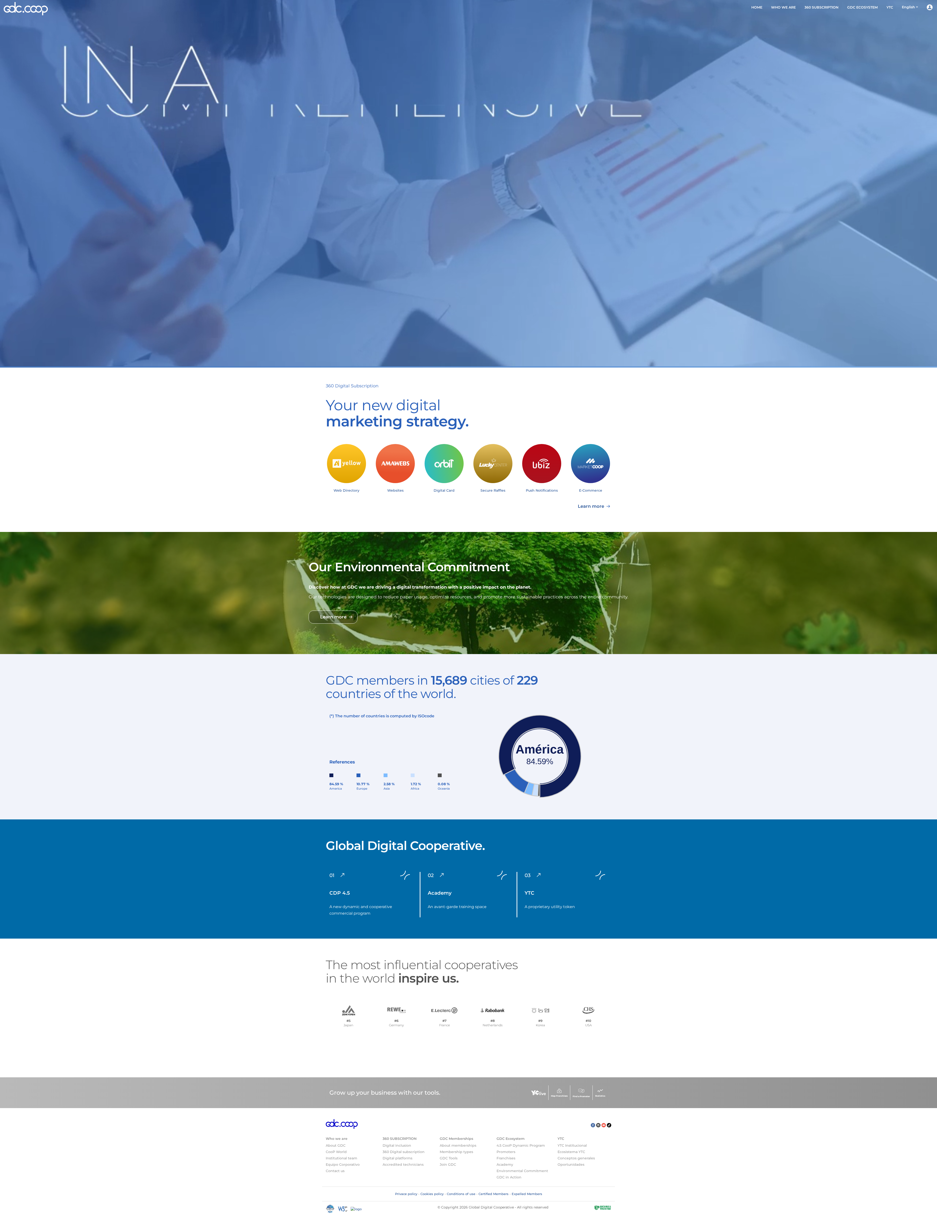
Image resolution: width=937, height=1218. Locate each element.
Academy (505, 1164)
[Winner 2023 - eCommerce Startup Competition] (332, 1209)
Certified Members (494, 1194)
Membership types (456, 1152)
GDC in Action (509, 1177)
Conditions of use (461, 1194)
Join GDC (448, 1164)
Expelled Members (527, 1194)
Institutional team (341, 1158)
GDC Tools (449, 1158)
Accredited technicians (403, 1164)
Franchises (506, 1158)
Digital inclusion (397, 1145)
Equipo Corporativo (343, 1164)
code (429, 716)
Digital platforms (397, 1158)
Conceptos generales (576, 1158)
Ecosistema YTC (571, 1152)
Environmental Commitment (522, 1171)
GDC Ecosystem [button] (862, 7)
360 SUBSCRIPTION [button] (821, 7)
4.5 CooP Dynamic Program (521, 1145)
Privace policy (406, 1194)
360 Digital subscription (404, 1152)
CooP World (336, 1152)
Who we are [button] (783, 7)
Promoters (506, 1152)
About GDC (336, 1145)
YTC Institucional (572, 1145)
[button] (909, 7)
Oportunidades (571, 1164)
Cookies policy (432, 1194)
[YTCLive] (538, 1093)
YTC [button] (889, 7)
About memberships (458, 1145)
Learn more (591, 506)
